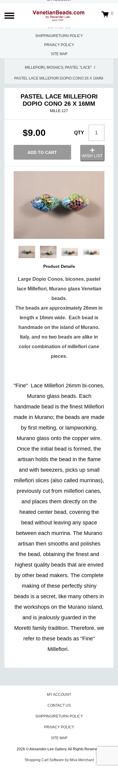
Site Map (59, 54)
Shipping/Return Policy (59, 36)
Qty (79, 132)
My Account (59, 694)
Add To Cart (42, 152)
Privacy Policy (59, 45)
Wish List (92, 155)
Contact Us (59, 705)
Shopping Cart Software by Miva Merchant (59, 760)
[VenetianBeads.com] (59, 15)
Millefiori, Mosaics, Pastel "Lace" (58, 67)
